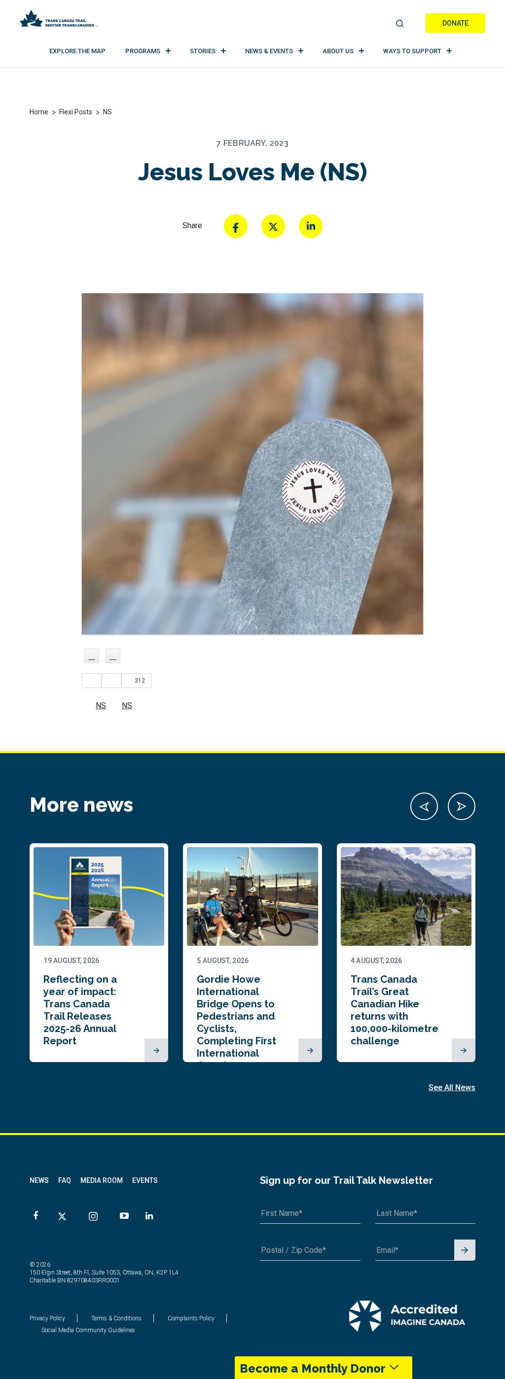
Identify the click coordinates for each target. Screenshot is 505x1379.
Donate (455, 23)
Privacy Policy (47, 1318)
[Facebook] (236, 226)
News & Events (269, 51)
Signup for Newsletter (465, 1251)
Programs (142, 51)
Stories (203, 51)
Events (145, 1180)
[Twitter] (273, 226)
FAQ (64, 1180)
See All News (452, 1087)
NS (101, 705)
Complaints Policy (191, 1318)
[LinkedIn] (311, 226)
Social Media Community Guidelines (88, 1330)
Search (399, 24)
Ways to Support (412, 51)
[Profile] (91, 656)
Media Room (101, 1180)
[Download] (113, 656)
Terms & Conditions (116, 1318)
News (39, 1180)
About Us (338, 51)
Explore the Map (77, 51)
